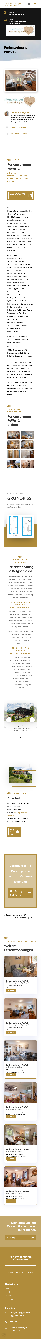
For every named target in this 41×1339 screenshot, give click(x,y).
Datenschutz (9, 1295)
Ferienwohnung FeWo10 (17, 1149)
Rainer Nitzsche (24, 1274)
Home (7, 1289)
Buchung (11, 1237)
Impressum (9, 1299)
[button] (20, 737)
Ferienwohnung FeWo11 (17, 1191)
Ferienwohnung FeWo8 (17, 1107)
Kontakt (8, 1292)
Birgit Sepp (26, 112)
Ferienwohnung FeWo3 (17, 1023)
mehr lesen (11, 990)
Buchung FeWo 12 (17, 195)
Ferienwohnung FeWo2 (17, 981)
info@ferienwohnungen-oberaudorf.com (17, 22)
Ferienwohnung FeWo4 (17, 1065)
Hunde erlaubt (10, 983)
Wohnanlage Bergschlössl (21, 127)
